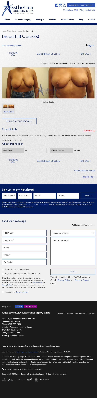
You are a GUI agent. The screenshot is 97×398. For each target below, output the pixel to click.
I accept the (10, 292)
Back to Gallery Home (11, 45)
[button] (13, 54)
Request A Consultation (80, 5)
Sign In (91, 45)
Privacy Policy (43, 205)
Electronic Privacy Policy (75, 313)
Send (72, 271)
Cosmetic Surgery (23, 19)
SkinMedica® (30, 306)
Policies (60, 313)
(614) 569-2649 (14, 324)
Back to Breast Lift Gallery (48, 54)
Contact (91, 19)
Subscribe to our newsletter (17, 269)
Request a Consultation (18, 121)
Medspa (40, 19)
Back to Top (87, 177)
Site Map (91, 313)
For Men (52, 19)
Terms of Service (82, 280)
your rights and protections (27, 352)
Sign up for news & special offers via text (23, 274)
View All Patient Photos (84, 171)
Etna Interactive (36, 369)
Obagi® (19, 306)
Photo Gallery (67, 19)
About (7, 19)
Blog (81, 19)
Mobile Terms (30, 205)
